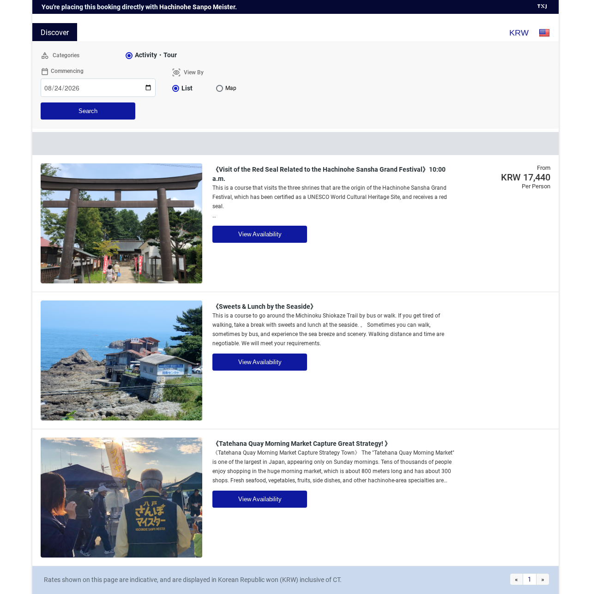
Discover (55, 32)
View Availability (260, 234)
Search (87, 111)
